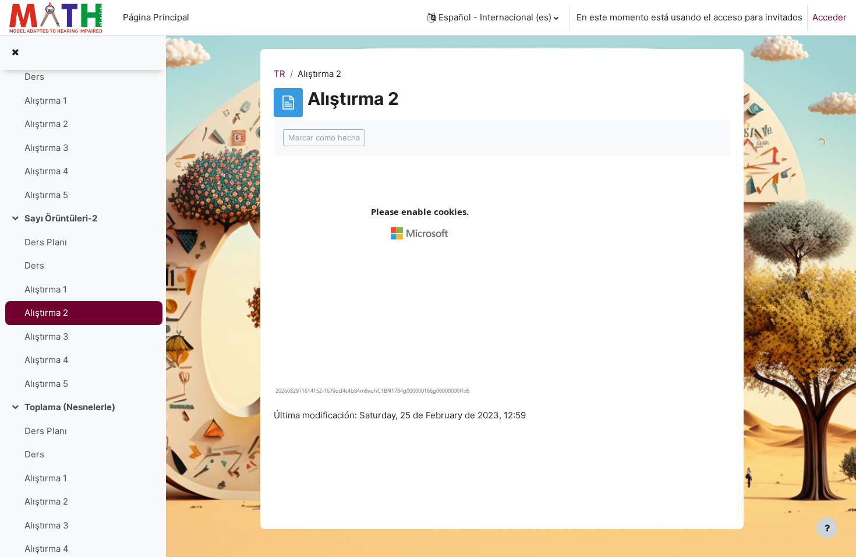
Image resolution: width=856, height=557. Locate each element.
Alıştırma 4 (46, 171)
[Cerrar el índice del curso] (15, 53)
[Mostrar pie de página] (826, 527)
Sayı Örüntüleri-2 (60, 218)
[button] (493, 17)
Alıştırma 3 (46, 147)
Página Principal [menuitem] (156, 17)
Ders (34, 76)
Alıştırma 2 (46, 123)
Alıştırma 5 (46, 194)
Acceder (829, 17)
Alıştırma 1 (45, 100)
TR (279, 73)
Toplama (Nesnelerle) (69, 407)
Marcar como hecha (324, 137)
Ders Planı (45, 242)
